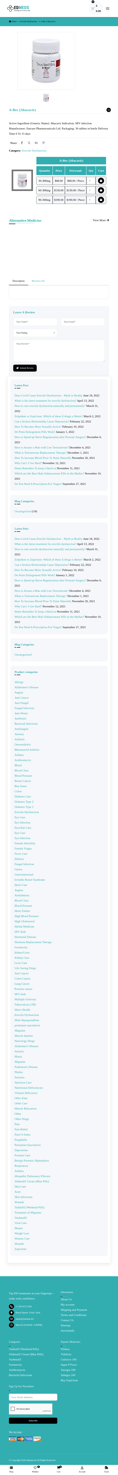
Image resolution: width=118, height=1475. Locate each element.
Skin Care (20, 1186)
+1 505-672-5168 (24, 1306)
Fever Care (21, 853)
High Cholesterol (25, 921)
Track (106, 1472)
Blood (18, 765)
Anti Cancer (22, 697)
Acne (18, 1191)
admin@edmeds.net (25, 1319)
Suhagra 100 (68, 1375)
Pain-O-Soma (22, 1134)
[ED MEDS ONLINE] (18, 8)
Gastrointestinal (24, 874)
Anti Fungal (21, 702)
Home (14, 21)
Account (82, 1472)
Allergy (19, 682)
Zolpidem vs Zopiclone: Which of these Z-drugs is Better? (49, 416)
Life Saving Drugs (25, 968)
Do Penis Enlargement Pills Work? (35, 431)
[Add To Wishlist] (108, 110)
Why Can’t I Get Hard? (28, 463)
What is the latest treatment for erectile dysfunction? (45, 400)
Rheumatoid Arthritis (27, 749)
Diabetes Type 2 (24, 801)
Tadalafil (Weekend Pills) (29, 1207)
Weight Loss (22, 1233)
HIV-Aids (20, 931)
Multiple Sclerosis (25, 999)
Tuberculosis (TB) (25, 1004)
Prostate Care (22, 1155)
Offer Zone (21, 1098)
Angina (19, 692)
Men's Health (22, 1009)
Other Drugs (22, 1118)
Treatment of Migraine (28, 1212)
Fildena (65, 1349)
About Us (66, 1299)
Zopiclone (20, 1248)
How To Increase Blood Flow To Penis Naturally (43, 457)
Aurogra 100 (68, 1369)
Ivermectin (21, 947)
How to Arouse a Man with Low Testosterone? (42, 447)
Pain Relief (21, 1129)
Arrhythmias (22, 895)
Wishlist (35, 1469)
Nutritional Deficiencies (29, 1087)
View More (99, 220)
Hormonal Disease (25, 936)
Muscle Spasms (24, 1035)
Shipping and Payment (74, 1309)
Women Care (22, 1238)
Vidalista (66, 1354)
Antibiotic (20, 718)
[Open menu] (107, 8)
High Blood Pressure (27, 916)
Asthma (19, 754)
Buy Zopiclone (69, 1380)
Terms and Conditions (73, 1315)
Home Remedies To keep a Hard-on (35, 468)
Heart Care (21, 884)
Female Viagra (23, 848)
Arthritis (20, 739)
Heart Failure (22, 910)
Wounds (19, 1202)
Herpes (19, 1228)
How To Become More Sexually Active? (38, 426)
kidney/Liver (22, 952)
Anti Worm (21, 713)
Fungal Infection (24, 708)
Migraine (20, 1030)
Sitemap (65, 1325)
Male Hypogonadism (27, 1020)
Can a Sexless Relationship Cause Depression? (42, 421)
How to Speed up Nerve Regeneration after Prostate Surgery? (50, 437)
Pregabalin (21, 1139)
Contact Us (67, 1320)
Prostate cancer (23, 988)
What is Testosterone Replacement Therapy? (41, 452)
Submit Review (26, 368)
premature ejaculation (27, 1025)
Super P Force (69, 1364)
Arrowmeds (67, 1330)
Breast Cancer (23, 780)
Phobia (19, 1072)
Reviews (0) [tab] (38, 280)
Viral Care (21, 1222)
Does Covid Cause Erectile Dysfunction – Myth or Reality (49, 395)
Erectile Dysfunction (28, 21)
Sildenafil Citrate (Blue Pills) (32, 1181)
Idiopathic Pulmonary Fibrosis (32, 1176)
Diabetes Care (23, 796)
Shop (11, 1472)
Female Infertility (25, 843)
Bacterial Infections (26, 723)
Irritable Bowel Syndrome (30, 879)
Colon (18, 791)
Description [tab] (19, 280)
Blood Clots (21, 770)
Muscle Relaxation (26, 1108)
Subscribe (33, 1420)
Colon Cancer (23, 978)
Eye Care (20, 817)
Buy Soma (21, 786)
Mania (18, 1056)
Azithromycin (23, 760)
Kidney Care (22, 957)
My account (68, 1304)
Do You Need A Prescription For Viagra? (38, 483)
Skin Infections (23, 1196)
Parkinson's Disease (26, 1066)
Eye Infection (22, 822)
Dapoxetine (21, 1150)
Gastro (18, 869)
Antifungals (21, 728)
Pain (17, 1124)
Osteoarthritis (23, 744)
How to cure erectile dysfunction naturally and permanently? (50, 405)
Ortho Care (21, 1103)
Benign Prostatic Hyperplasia (32, 1160)
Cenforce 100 (68, 1359)
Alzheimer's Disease (26, 687)
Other (18, 1113)
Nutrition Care (23, 1082)
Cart (58, 1469)
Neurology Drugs (25, 1040)
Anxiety (19, 734)
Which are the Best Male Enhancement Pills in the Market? (49, 473)
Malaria (19, 858)
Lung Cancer (22, 983)
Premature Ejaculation (28, 1144)
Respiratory (21, 1165)
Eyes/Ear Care (23, 827)
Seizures (19, 1077)
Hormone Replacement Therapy (33, 942)
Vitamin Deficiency (26, 1092)
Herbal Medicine (24, 926)
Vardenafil (21, 1217)
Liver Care (21, 962)
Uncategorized (23, 511)
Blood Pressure (23, 775)
